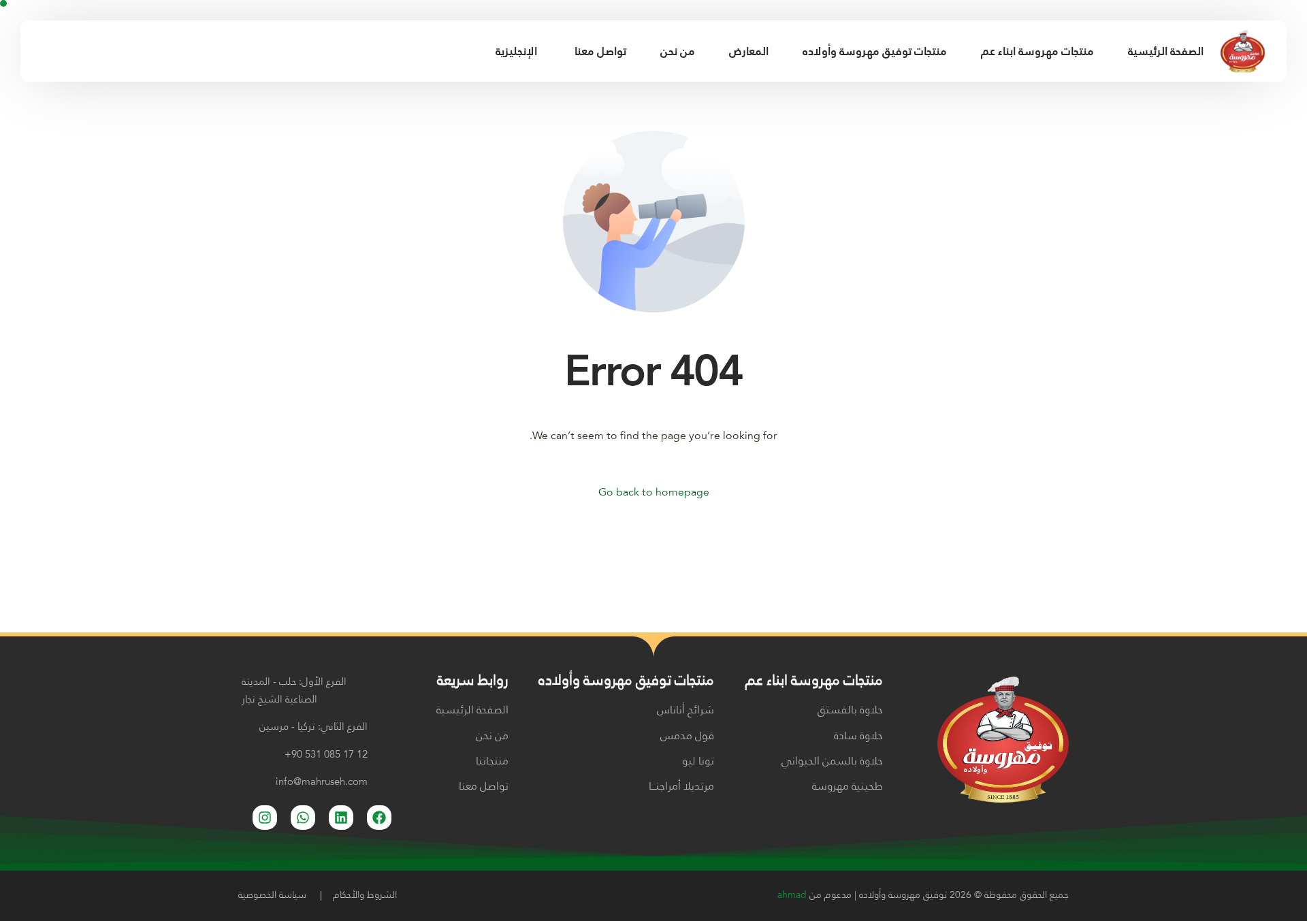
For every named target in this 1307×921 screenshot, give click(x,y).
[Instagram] (64, 50)
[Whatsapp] (303, 817)
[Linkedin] (341, 817)
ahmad (792, 895)
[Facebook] (40, 50)
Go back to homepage (653, 492)
